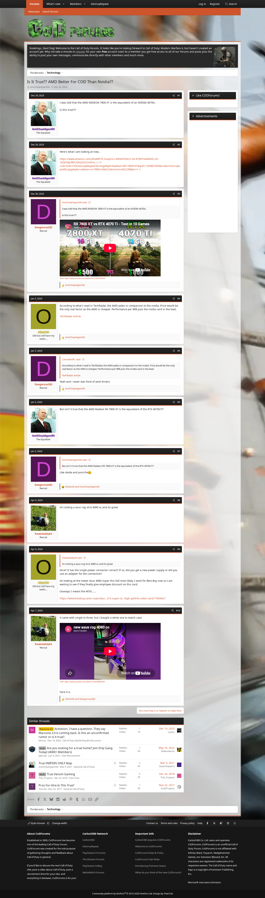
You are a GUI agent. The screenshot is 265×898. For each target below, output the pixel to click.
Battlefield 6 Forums (93, 872)
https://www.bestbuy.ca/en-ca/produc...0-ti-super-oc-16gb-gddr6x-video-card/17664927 (112, 598)
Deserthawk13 (167, 766)
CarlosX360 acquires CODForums (152, 839)
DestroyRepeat (100, 4)
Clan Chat (74, 778)
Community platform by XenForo (122, 893)
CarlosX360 (88, 839)
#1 (178, 95)
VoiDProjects (168, 788)
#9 (178, 549)
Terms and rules (169, 823)
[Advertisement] (212, 176)
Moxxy (42, 740)
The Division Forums (93, 859)
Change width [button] (59, 823)
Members (75, 4)
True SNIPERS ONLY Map (55, 763)
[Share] (173, 95)
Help (199, 823)
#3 (178, 193)
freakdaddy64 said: (72, 557)
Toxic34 (43, 789)
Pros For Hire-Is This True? (56, 785)
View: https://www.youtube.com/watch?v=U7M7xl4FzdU (82, 278)
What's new (53, 4)
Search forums (50, 11)
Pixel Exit (168, 893)
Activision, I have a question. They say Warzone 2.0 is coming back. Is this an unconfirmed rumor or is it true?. (74, 733)
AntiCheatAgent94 (40, 87)
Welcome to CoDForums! (148, 846)
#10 (178, 610)
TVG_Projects (46, 778)
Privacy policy (187, 823)
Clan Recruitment (71, 755)
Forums (34, 4)
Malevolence (168, 751)
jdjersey (43, 755)
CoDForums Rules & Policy (149, 852)
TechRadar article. (70, 316)
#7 (178, 451)
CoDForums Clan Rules (147, 859)
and (82, 486)
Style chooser (38, 823)
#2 (178, 144)
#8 (178, 500)
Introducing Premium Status (150, 865)
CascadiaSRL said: (71, 359)
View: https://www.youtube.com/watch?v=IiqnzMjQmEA (82, 681)
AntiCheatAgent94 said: (74, 202)
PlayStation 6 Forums (94, 852)
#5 (178, 350)
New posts (34, 11)
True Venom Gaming (61, 774)
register (80, 51)
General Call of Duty (84, 766)
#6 (178, 402)
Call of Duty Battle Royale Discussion (81, 740)
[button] (63, 4)
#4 (178, 298)
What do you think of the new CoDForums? (158, 872)
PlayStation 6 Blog (92, 865)
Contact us (152, 823)
